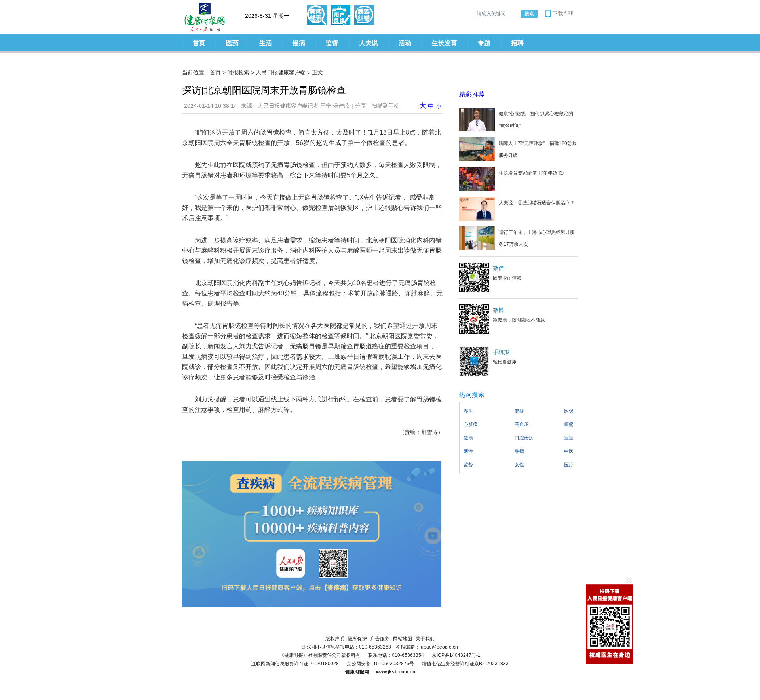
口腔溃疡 (524, 438)
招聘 (517, 43)
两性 (468, 451)
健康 (468, 438)
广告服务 (380, 638)
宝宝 (569, 438)
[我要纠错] (364, 15)
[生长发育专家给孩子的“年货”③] (477, 178)
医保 (569, 411)
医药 (232, 43)
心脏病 (471, 424)
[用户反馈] (340, 15)
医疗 (569, 465)
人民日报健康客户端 (281, 72)
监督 (332, 43)
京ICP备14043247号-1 (456, 655)
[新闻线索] (317, 15)
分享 (360, 106)
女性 (519, 465)
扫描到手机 (385, 106)
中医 (569, 451)
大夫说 (368, 43)
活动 (405, 43)
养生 (468, 411)
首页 (199, 43)
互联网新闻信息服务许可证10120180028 (295, 663)
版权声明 (334, 638)
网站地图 (402, 638)
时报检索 (238, 72)
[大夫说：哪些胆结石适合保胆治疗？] (477, 208)
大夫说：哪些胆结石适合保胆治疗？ (537, 202)
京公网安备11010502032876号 (380, 663)
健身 (519, 411)
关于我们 (425, 638)
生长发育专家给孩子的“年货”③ (531, 173)
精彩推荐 (471, 94)
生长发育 (444, 43)
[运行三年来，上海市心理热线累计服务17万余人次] (477, 238)
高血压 (522, 424)
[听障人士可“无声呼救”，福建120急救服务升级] (477, 149)
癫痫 (569, 424)
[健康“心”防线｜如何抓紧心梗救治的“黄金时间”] (477, 119)
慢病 (299, 43)
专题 (484, 43)
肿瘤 (519, 451)
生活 (265, 43)
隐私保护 (357, 638)
